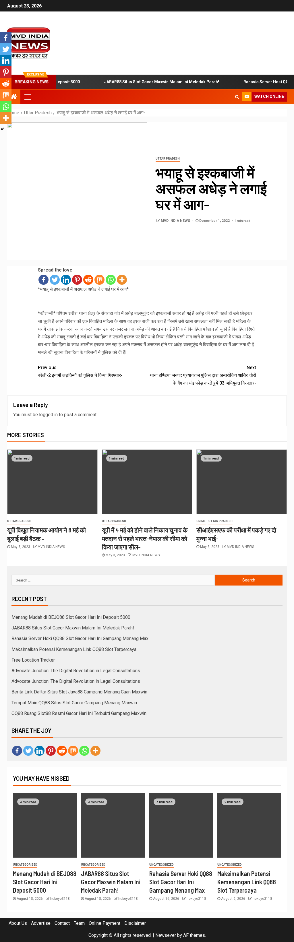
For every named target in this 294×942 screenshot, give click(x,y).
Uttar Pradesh (168, 158)
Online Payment (104, 923)
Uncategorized (25, 864)
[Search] (237, 96)
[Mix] (99, 280)
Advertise (41, 923)
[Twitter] (55, 280)
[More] (122, 280)
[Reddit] (88, 280)
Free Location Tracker (33, 660)
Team (79, 923)
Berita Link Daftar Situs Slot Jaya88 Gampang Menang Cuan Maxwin (79, 692)
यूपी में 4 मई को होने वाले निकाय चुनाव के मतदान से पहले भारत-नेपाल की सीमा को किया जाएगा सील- (144, 538)
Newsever (165, 935)
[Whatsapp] (111, 280)
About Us (18, 923)
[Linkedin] (66, 280)
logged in (48, 414)
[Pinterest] (77, 280)
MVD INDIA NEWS (176, 221)
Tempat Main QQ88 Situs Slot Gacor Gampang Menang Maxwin (74, 702)
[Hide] (2, 129)
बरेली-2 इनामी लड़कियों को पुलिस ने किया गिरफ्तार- (80, 371)
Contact (62, 923)
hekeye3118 (60, 899)
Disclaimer (135, 923)
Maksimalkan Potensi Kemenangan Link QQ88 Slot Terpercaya (73, 649)
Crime (201, 521)
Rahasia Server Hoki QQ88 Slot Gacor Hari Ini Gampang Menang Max (79, 638)
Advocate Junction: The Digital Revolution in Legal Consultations (75, 670)
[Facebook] (43, 280)
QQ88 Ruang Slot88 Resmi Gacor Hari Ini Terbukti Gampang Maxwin (78, 713)
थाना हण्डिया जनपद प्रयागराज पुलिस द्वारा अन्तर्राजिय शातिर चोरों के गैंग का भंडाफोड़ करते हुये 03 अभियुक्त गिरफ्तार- (203, 375)
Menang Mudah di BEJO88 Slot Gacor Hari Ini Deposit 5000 (70, 617)
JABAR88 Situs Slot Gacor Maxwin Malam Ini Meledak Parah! (150, 82)
